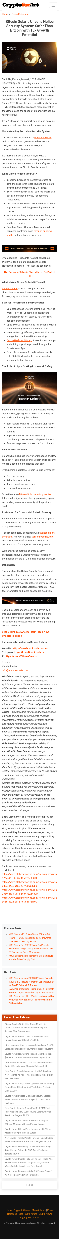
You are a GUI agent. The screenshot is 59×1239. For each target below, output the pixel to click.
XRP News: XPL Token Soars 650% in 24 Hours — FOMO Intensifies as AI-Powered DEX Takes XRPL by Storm (30, 938)
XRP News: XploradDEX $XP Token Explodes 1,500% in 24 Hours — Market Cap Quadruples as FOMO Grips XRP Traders (32, 982)
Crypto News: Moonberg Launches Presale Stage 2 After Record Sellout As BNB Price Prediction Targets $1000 (29, 1150)
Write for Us (31, 1214)
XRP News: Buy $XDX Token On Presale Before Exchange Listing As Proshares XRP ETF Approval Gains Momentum (31, 949)
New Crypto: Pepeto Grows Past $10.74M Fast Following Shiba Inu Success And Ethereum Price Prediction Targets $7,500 (28, 1112)
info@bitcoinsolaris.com (15, 670)
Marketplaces (39, 1210)
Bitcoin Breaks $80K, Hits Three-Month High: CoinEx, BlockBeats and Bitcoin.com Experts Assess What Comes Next (26, 1028)
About (36, 1217)
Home (5, 14)
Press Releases (19, 14)
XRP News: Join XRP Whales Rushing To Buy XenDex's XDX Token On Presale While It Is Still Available (31, 1000)
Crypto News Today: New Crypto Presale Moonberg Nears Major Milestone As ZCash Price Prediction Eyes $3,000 (29, 1087)
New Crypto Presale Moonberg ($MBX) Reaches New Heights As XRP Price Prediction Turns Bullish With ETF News (29, 1075)
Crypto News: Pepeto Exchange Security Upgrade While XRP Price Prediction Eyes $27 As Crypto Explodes (28, 1099)
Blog (21, 1214)
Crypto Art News (22, 1210)
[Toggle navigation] (53, 5)
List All (29, 1185)
